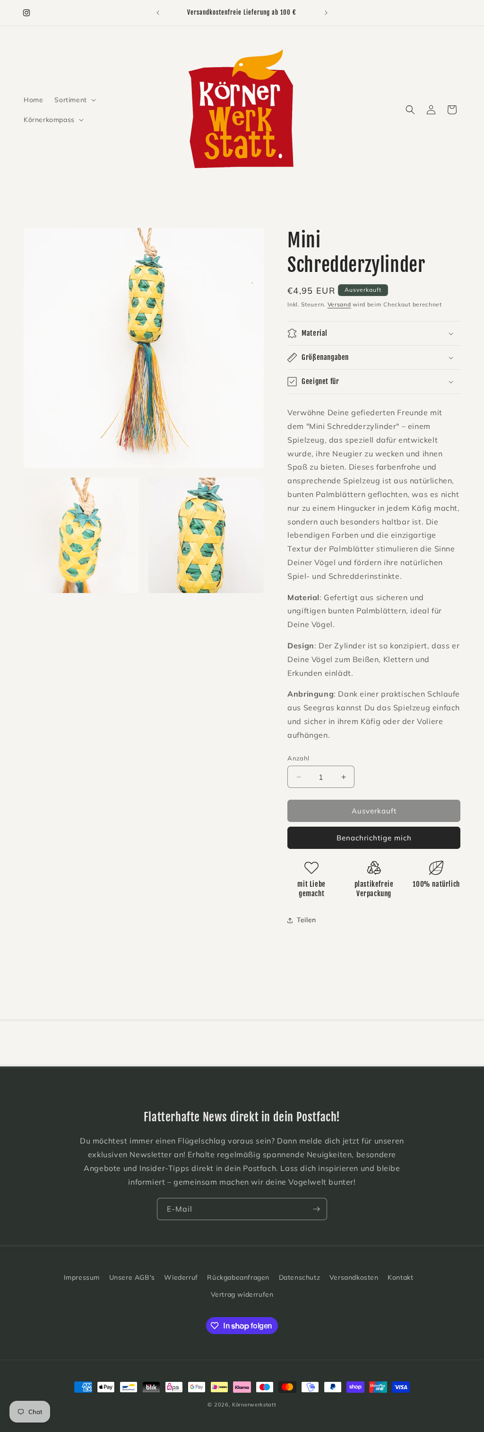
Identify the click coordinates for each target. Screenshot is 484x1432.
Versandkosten (354, 1277)
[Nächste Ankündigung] (326, 13)
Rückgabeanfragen (238, 1277)
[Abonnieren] (316, 1209)
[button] (74, 100)
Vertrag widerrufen (242, 1294)
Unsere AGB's (132, 1277)
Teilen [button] (306, 920)
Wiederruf (181, 1277)
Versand (339, 304)
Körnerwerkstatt (254, 1404)
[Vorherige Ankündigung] (157, 13)
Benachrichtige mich (374, 837)
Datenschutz (299, 1277)
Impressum (82, 1277)
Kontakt (400, 1277)
